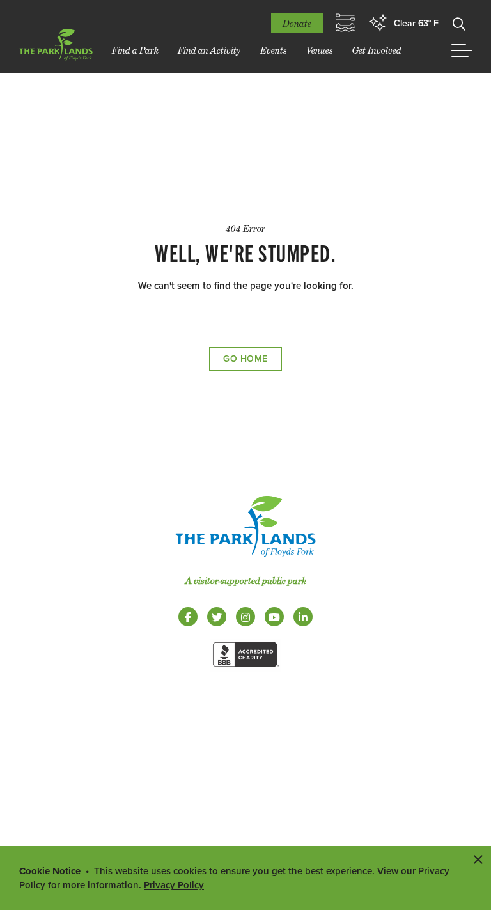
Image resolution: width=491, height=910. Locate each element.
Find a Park (135, 50)
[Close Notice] (478, 859)
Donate (297, 23)
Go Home (245, 358)
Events (273, 50)
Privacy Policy (174, 885)
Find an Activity (209, 50)
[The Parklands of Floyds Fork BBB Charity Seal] (245, 669)
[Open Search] (459, 23)
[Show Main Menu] (461, 50)
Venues (319, 50)
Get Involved (376, 50)
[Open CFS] (345, 23)
